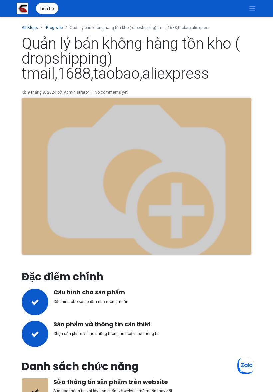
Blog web (54, 27)
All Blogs (30, 27)
